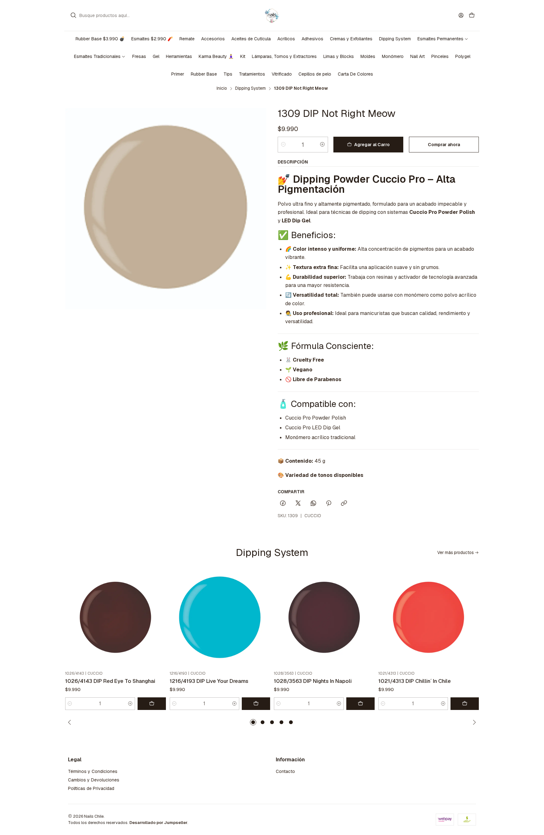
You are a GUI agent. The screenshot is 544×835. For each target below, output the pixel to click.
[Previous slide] (71, 722)
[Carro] (472, 15)
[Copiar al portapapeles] (344, 503)
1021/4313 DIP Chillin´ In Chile (414, 681)
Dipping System (250, 88)
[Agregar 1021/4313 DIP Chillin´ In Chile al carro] (464, 703)
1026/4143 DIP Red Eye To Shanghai (110, 681)
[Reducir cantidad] (283, 144)
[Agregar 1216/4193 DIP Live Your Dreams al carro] (256, 703)
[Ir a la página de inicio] (271, 15)
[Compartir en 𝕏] (298, 503)
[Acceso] (461, 15)
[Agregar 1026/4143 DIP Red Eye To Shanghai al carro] (152, 703)
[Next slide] (473, 722)
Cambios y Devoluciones (93, 780)
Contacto (285, 771)
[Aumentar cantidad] (322, 144)
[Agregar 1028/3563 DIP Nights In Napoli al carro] (360, 703)
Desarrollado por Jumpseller (158, 822)
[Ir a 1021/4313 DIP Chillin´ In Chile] (428, 618)
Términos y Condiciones (92, 771)
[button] (253, 722)
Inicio (222, 88)
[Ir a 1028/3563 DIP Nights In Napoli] (324, 618)
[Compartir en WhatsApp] (313, 503)
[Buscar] (73, 15)
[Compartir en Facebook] (283, 503)
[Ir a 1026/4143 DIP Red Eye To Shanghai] (115, 618)
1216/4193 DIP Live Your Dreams (209, 681)
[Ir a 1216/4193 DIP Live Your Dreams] (220, 618)
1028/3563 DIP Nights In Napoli (313, 681)
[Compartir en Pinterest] (328, 503)
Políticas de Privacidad (91, 788)
